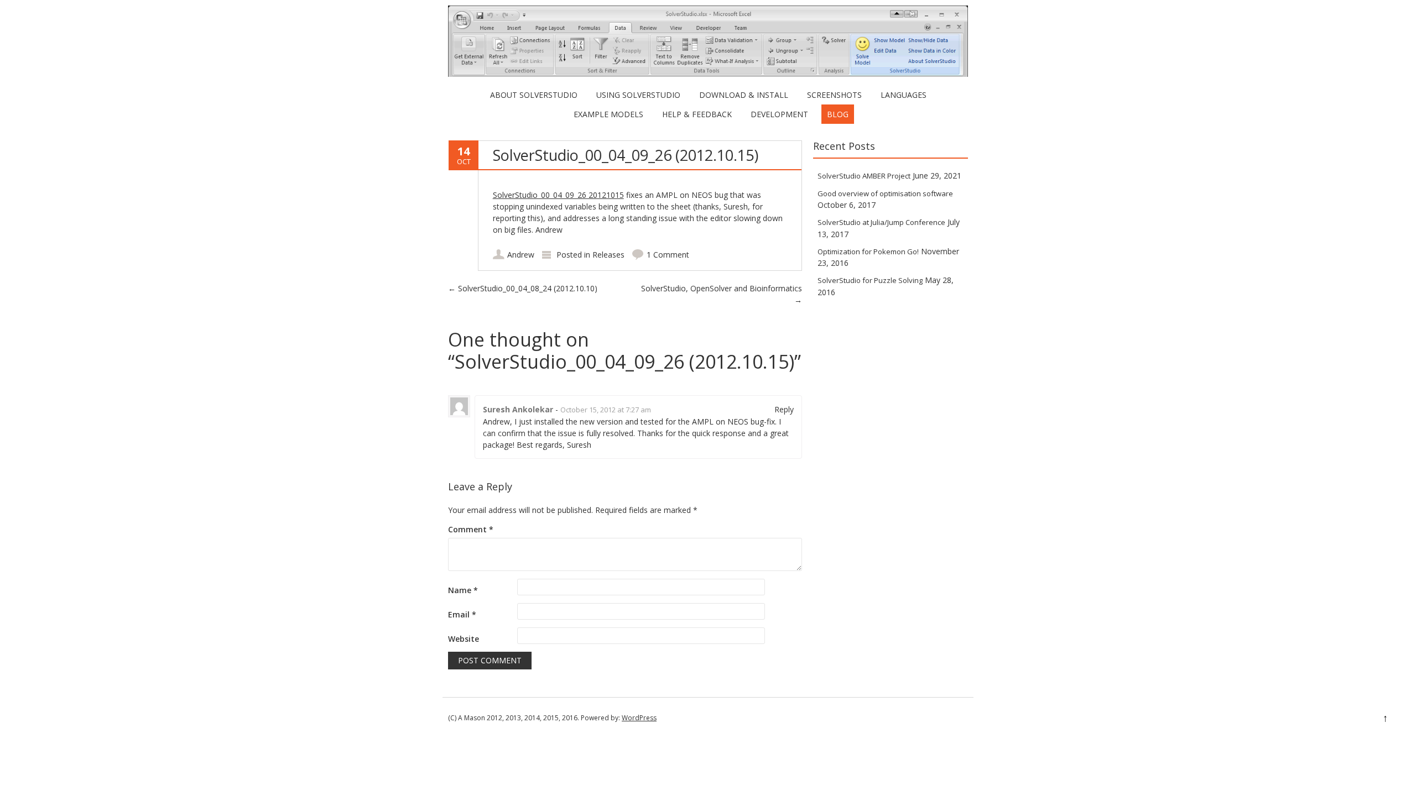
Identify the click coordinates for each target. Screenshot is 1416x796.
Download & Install (743, 95)
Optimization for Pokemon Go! (868, 251)
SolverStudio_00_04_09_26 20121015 (558, 195)
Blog (837, 114)
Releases (608, 254)
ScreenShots (834, 95)
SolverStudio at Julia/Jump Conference (881, 222)
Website (463, 638)
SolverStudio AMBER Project (864, 176)
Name (463, 590)
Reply (784, 409)
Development (779, 114)
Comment (470, 529)
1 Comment (668, 254)
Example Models (608, 114)
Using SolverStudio (638, 95)
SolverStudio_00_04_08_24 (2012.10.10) (522, 288)
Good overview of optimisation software (885, 193)
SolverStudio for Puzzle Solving (870, 280)
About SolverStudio (533, 95)
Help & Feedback (697, 114)
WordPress (639, 717)
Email (462, 614)
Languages (903, 95)
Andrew (520, 254)
